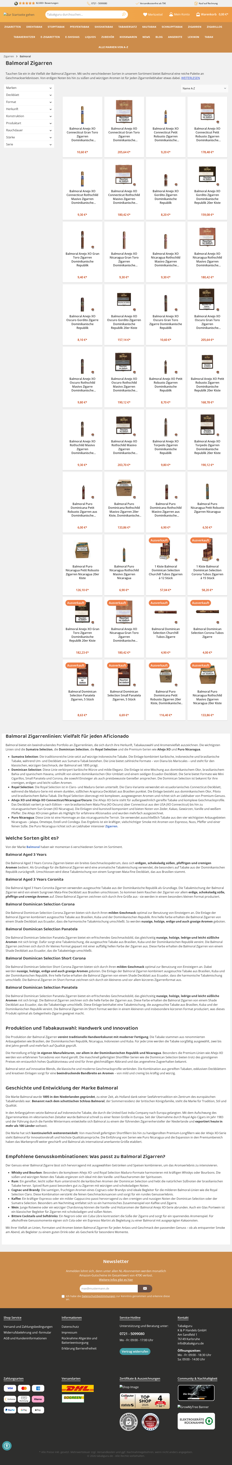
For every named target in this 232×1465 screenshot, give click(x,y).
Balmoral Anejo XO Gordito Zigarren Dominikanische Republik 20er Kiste (207, 197)
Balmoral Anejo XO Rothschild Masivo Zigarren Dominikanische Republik (82, 447)
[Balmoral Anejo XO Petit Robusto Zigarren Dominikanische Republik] (166, 362)
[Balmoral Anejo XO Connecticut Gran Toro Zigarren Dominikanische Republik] (82, 112)
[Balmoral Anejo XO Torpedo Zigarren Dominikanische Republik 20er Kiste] (207, 424)
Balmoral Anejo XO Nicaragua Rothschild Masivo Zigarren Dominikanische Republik (165, 260)
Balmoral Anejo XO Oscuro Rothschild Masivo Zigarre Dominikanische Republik (82, 385)
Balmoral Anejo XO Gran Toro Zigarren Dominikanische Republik (82, 259)
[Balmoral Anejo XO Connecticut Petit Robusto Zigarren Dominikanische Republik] (166, 112)
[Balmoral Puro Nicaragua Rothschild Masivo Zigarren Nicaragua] (124, 549)
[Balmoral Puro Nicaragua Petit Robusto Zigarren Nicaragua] (207, 487)
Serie (9, 144)
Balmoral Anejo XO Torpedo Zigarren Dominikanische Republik (166, 447)
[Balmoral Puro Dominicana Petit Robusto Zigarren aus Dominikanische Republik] (82, 487)
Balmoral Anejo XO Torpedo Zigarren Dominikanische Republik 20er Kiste (207, 447)
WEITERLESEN (190, 78)
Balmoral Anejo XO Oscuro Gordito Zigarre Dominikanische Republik (82, 322)
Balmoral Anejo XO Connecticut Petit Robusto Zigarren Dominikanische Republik (166, 135)
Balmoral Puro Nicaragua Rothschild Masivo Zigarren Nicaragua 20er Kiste (207, 697)
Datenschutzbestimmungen (98, 1296)
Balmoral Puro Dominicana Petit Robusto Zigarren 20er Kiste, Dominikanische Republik (165, 698)
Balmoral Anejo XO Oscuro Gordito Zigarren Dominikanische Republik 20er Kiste (124, 322)
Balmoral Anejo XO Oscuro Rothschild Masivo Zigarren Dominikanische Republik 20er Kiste (124, 385)
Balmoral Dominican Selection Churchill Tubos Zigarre (166, 633)
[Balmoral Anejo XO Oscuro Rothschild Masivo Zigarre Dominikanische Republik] (82, 362)
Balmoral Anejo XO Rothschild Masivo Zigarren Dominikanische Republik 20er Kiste (124, 447)
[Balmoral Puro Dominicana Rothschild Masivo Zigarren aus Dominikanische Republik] (166, 487)
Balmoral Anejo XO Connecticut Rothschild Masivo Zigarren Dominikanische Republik (82, 197)
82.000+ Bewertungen (47, 3)
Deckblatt (12, 95)
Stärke (10, 137)
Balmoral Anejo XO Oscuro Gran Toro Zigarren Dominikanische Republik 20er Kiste (207, 322)
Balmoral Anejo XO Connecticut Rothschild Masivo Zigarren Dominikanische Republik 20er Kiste (124, 197)
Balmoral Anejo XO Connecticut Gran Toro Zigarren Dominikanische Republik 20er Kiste (124, 135)
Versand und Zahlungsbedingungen (28, 1327)
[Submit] (145, 1289)
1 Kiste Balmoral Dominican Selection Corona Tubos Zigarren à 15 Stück (207, 572)
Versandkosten (106, 1452)
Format (11, 102)
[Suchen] (123, 14)
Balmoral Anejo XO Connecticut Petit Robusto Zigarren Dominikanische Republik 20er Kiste (207, 135)
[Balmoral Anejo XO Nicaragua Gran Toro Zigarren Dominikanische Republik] (124, 237)
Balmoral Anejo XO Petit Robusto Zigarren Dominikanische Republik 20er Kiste (207, 385)
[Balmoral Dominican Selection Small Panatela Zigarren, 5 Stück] (124, 675)
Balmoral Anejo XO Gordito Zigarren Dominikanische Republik (166, 197)
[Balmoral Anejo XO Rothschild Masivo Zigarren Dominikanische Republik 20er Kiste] (124, 424)
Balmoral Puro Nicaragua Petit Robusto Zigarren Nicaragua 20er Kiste (82, 572)
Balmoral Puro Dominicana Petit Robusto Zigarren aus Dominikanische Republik (82, 510)
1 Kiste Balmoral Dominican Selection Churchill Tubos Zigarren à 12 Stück (166, 572)
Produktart (13, 123)
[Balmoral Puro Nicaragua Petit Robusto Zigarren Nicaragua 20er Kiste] (82, 549)
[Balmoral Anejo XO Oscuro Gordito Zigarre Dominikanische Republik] (82, 299)
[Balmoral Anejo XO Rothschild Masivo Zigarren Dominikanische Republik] (82, 424)
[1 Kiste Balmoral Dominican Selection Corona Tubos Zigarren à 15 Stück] (207, 549)
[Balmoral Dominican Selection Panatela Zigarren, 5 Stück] (82, 675)
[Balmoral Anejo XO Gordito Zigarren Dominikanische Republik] (166, 174)
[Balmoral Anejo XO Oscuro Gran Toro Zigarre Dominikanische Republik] (166, 299)
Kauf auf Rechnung (208, 3)
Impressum (69, 1332)
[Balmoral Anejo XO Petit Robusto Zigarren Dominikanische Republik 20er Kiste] (207, 362)
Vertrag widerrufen (135, 1351)
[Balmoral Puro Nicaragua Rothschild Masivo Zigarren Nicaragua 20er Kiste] (207, 675)
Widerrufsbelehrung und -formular (27, 1332)
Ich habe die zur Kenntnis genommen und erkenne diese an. (118, 1297)
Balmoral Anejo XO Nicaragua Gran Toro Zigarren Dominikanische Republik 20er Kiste (124, 635)
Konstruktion (15, 116)
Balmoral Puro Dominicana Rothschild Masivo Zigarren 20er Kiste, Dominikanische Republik (124, 510)
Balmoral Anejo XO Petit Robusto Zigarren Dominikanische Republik (165, 385)
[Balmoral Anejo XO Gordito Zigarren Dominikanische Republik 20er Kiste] (207, 174)
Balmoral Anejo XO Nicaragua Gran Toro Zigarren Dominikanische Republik (124, 260)
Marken (11, 88)
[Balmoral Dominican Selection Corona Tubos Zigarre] (207, 612)
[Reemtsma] (151, 1422)
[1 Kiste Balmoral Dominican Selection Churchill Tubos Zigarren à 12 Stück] (166, 549)
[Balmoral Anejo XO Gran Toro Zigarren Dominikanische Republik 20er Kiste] (82, 612)
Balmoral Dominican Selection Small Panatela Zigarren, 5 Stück (124, 695)
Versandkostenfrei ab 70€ (153, 3)
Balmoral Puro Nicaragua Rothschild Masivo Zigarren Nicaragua (124, 572)
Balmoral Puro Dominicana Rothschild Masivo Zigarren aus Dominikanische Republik (166, 510)
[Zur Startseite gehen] (19, 14)
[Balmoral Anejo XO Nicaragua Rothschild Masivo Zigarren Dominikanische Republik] (166, 237)
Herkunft (12, 109)
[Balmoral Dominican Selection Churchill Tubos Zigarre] (166, 612)
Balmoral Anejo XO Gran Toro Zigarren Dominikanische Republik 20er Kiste (82, 635)
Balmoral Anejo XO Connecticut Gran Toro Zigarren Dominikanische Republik (82, 135)
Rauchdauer (14, 130)
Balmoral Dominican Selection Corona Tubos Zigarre (207, 633)
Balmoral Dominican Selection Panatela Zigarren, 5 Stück (82, 695)
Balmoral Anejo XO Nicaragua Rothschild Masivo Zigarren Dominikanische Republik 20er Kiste (207, 260)
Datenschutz (70, 1327)
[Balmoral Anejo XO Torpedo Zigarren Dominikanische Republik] (166, 424)
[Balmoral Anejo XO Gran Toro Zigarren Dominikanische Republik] (82, 237)
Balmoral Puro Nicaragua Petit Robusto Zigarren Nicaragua (207, 508)
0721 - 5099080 (99, 3)
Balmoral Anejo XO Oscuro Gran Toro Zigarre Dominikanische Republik (165, 322)
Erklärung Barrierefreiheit (79, 1348)
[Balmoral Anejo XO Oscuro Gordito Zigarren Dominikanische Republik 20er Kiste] (124, 299)
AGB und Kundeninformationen (25, 1338)
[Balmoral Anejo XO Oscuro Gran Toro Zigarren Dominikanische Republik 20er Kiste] (207, 299)
